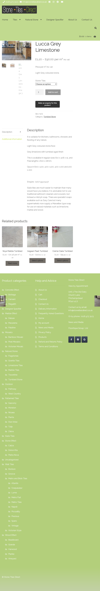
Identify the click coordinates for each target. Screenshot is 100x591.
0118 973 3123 (12, 2)
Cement (11, 299)
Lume (14, 492)
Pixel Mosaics (14, 342)
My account (43, 323)
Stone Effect (10, 441)
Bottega (12, 294)
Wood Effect (10, 535)
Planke (11, 554)
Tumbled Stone (50, 117)
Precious (15, 516)
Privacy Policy (44, 332)
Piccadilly (15, 511)
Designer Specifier (55, 19)
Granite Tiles (14, 360)
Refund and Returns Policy (50, 342)
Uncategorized (11, 460)
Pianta (11, 417)
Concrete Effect (12, 290)
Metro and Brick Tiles (17, 478)
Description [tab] (7, 132)
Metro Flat (16, 497)
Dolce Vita (13, 450)
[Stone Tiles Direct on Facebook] (71, 339)
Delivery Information (47, 309)
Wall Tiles (9, 464)
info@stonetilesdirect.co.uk (35, 2)
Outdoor (9, 384)
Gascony (12, 403)
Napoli (14, 507)
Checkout (42, 299)
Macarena (12, 323)
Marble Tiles (13, 370)
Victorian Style (14, 530)
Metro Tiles (16, 502)
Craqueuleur (16, 488)
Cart (40, 294)
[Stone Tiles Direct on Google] (84, 339)
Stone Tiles (40, 81)
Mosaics (9, 332)
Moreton (12, 408)
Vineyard (12, 558)
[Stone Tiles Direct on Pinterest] (78, 339)
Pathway (12, 389)
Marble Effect (11, 313)
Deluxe (11, 318)
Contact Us (87, 19)
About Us (72, 19)
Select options (37, 261)
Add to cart (53, 92)
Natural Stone (31, 19)
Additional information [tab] (12, 139)
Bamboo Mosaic (15, 337)
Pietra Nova (13, 455)
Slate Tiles (10, 436)
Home (5, 19)
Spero (14, 521)
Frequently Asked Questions (51, 313)
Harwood (12, 549)
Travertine (12, 375)
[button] (28, 44)
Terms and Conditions (48, 346)
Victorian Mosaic (15, 346)
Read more (12, 263)
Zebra (11, 431)
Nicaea (11, 412)
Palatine (11, 327)
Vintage (14, 526)
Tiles (15, 19)
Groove (11, 474)
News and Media (45, 327)
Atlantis (14, 483)
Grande (11, 544)
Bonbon (11, 469)
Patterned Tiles (12, 398)
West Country (14, 394)
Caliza (11, 445)
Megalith (12, 304)
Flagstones (13, 356)
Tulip (10, 426)
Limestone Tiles (15, 365)
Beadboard (13, 540)
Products (42, 337)
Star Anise (12, 422)
